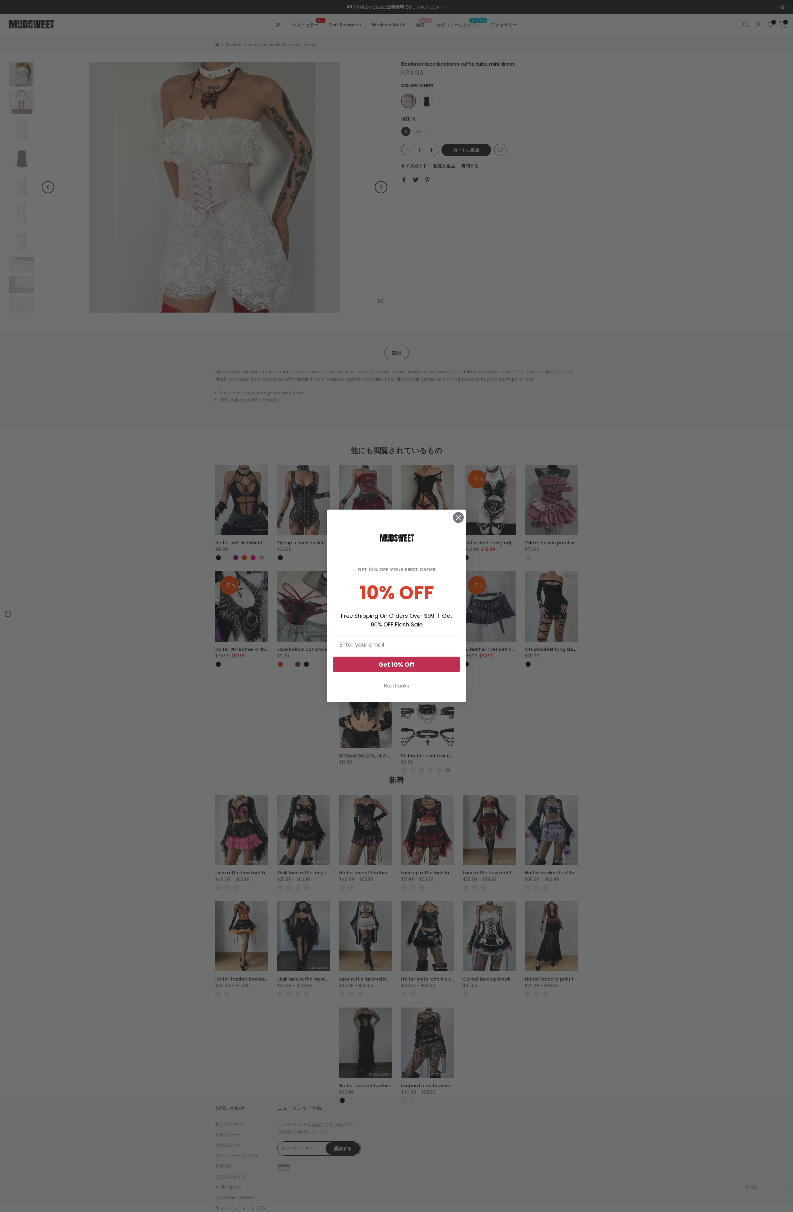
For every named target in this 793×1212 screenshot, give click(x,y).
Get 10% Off (396, 664)
